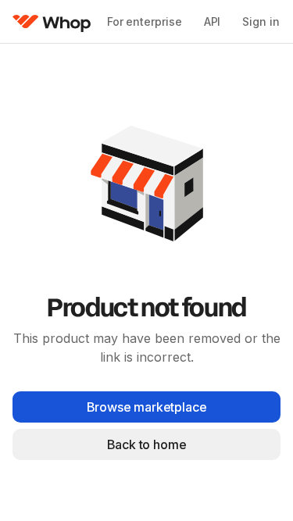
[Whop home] (52, 21)
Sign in (260, 21)
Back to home (147, 444)
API (212, 21)
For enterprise (144, 21)
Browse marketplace (147, 407)
